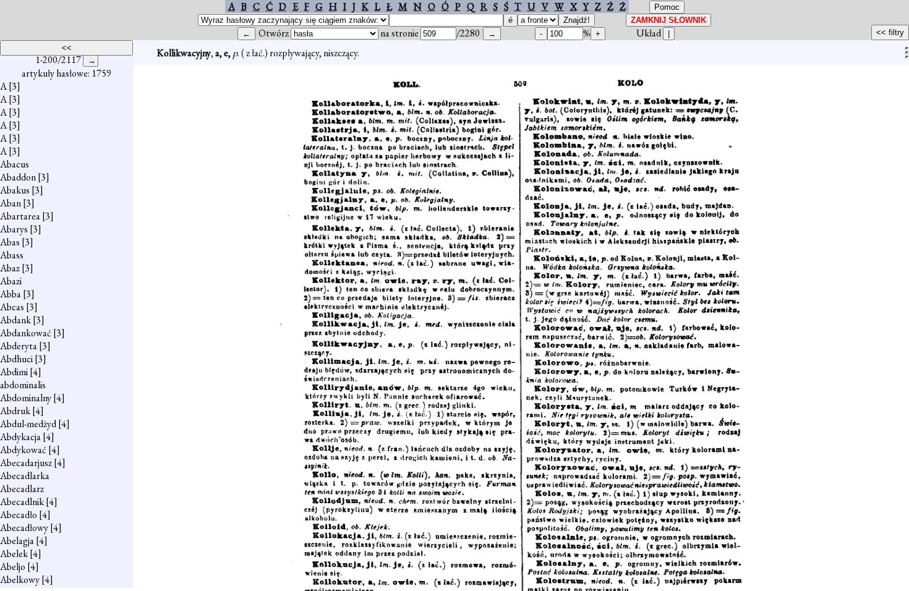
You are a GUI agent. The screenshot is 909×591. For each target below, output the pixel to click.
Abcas (12, 306)
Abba (10, 293)
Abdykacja (20, 436)
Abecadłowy (24, 527)
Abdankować (25, 332)
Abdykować (23, 449)
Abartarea (20, 216)
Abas (10, 242)
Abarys (14, 229)
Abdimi (14, 371)
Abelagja (17, 540)
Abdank (15, 319)
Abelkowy (20, 579)
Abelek (14, 553)
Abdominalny (25, 397)
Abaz (10, 267)
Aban (10, 203)
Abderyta (18, 345)
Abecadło (18, 514)
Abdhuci (16, 358)
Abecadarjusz (26, 462)
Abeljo (12, 566)
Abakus (15, 190)
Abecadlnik (22, 501)
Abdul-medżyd (28, 423)
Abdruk (15, 410)
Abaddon (18, 177)
